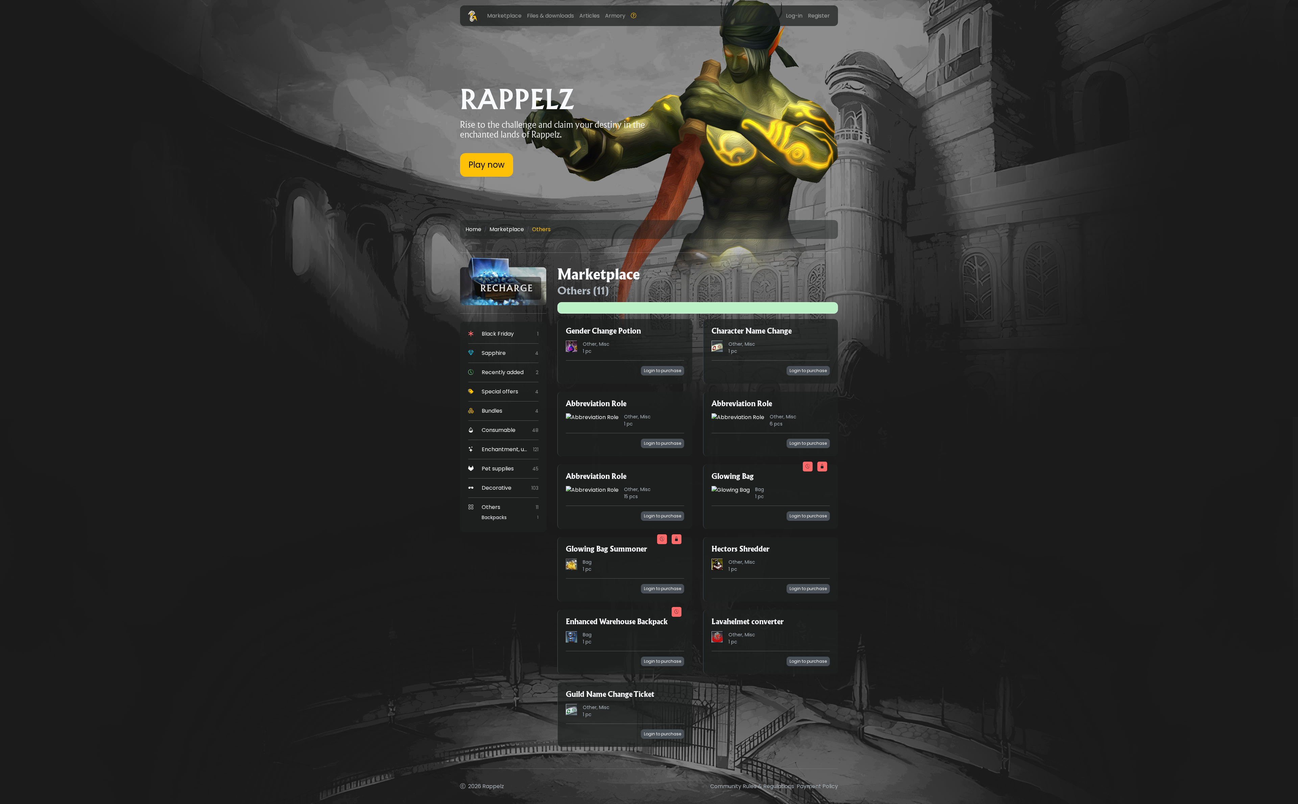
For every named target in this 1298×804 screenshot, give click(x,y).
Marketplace (506, 229)
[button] (633, 16)
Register (819, 16)
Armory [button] (615, 16)
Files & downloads (550, 16)
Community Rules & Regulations (752, 786)
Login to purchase (662, 370)
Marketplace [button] (504, 16)
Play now (486, 164)
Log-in (794, 16)
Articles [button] (589, 16)
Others (541, 229)
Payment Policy (817, 786)
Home (473, 229)
